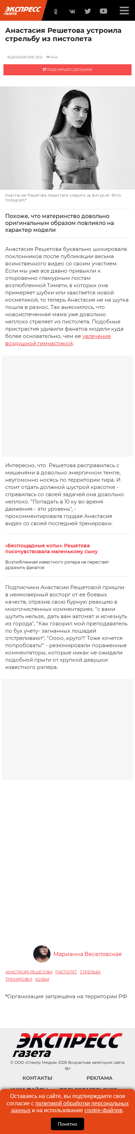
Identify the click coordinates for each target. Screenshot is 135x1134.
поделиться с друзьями (69, 70)
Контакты (37, 1078)
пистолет (66, 972)
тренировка (19, 979)
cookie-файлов (103, 1110)
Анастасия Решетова (29, 972)
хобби (42, 979)
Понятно (67, 1124)
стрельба (90, 972)
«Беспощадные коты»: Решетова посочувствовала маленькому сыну (51, 549)
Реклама (99, 1078)
